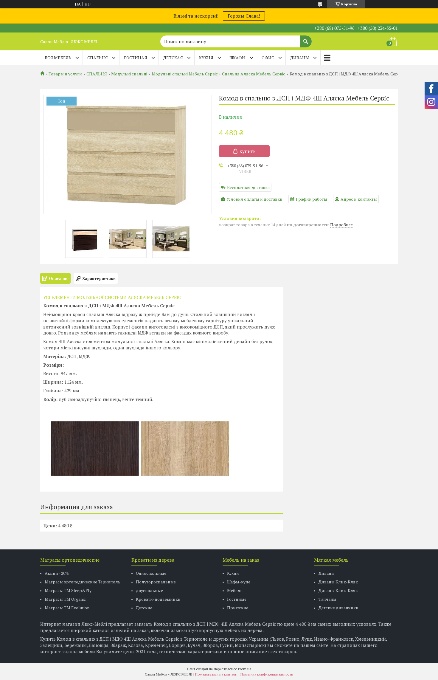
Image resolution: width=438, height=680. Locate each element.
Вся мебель (58, 58)
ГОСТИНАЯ (135, 58)
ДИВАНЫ (299, 58)
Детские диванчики (338, 608)
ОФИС (268, 58)
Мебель (235, 590)
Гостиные (236, 599)
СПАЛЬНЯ (97, 58)
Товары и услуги (65, 74)
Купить (247, 151)
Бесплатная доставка (248, 187)
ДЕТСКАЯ (173, 58)
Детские (144, 608)
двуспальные (149, 590)
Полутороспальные (156, 582)
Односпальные (151, 573)
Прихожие (237, 608)
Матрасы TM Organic (65, 599)
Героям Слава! (244, 16)
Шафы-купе (238, 582)
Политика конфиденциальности (266, 674)
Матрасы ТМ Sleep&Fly (68, 590)
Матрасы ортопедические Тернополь (82, 582)
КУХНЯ (206, 58)
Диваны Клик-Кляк (338, 582)
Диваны (327, 573)
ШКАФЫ (237, 58)
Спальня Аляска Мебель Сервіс (253, 74)
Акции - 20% (57, 573)
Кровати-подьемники (158, 599)
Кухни (233, 573)
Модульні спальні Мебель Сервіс (185, 74)
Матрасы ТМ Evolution (67, 608)
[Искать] (306, 38)
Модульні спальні (129, 74)
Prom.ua (244, 669)
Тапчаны (327, 599)
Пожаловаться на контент (216, 674)
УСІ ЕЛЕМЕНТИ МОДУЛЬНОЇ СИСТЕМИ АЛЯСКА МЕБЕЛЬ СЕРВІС (112, 297)
